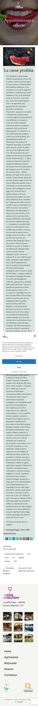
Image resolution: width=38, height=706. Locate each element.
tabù (15, 561)
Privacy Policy (22, 371)
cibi (14, 557)
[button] (35, 336)
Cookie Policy (15, 371)
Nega (19, 367)
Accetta (19, 361)
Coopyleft (20, 702)
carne (28, 554)
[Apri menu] (19, 11)
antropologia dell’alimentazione (14, 554)
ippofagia (21, 557)
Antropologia (12, 529)
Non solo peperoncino (9, 549)
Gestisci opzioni (19, 355)
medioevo (7, 561)
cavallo (7, 557)
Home (7, 651)
